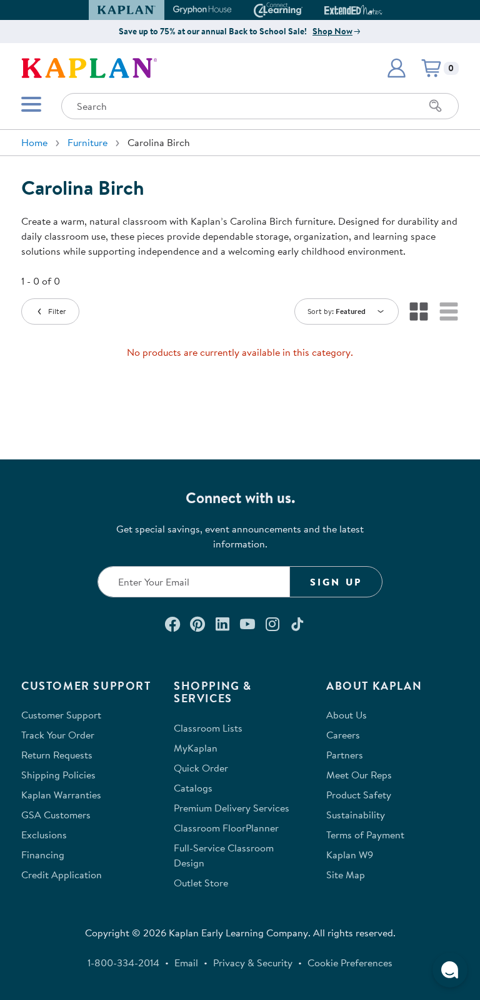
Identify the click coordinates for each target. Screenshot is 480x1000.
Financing (42, 854)
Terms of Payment (365, 834)
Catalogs (193, 788)
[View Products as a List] (449, 311)
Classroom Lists (208, 728)
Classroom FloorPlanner (226, 828)
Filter (57, 311)
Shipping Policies (58, 775)
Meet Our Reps (359, 775)
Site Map (345, 874)
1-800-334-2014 (123, 962)
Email (186, 962)
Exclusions (44, 834)
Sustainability (355, 814)
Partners (344, 755)
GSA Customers (56, 814)
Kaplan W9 (349, 854)
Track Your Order (57, 735)
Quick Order (201, 768)
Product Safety (358, 794)
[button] (377, 10)
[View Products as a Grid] (419, 311)
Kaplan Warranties (61, 794)
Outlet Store (201, 883)
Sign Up (336, 582)
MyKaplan (196, 748)
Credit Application (61, 874)
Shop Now (332, 31)
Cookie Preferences (350, 962)
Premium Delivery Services (231, 808)
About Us (346, 715)
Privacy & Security (252, 962)
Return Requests (56, 755)
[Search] (435, 106)
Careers (343, 735)
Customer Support (61, 715)
